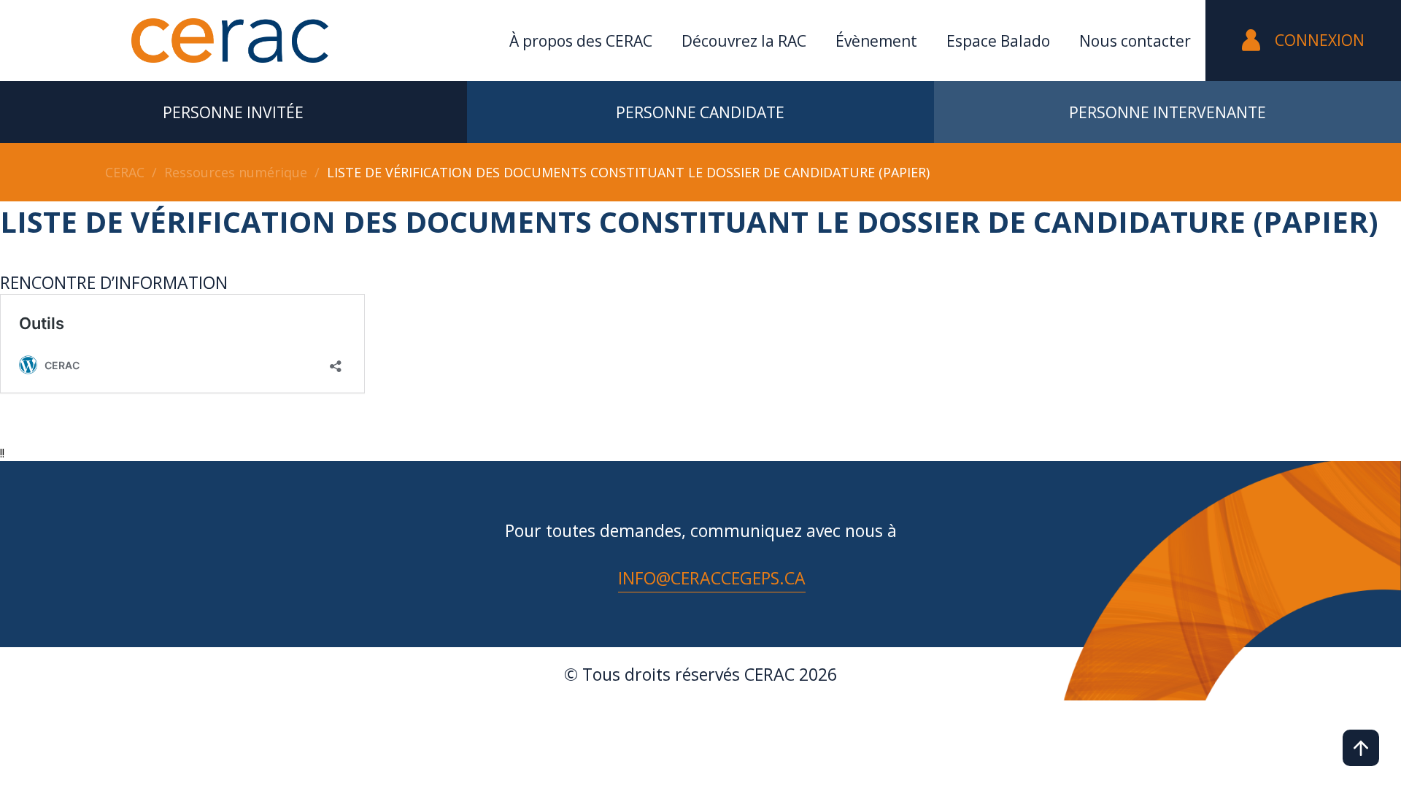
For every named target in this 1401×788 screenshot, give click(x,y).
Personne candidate (700, 112)
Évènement (876, 41)
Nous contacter (1135, 41)
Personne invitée (233, 112)
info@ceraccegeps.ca (712, 578)
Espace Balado (998, 41)
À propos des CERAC (580, 41)
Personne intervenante (1167, 112)
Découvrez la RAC (744, 41)
